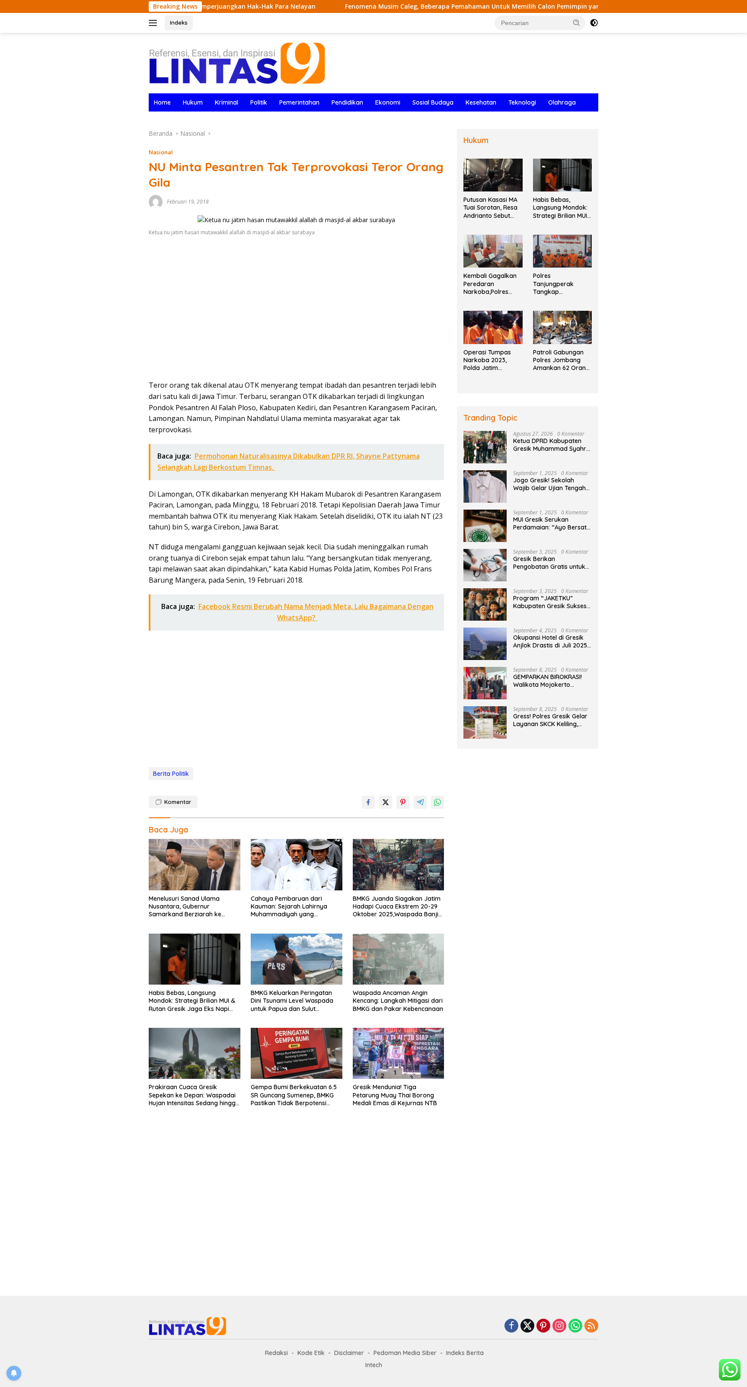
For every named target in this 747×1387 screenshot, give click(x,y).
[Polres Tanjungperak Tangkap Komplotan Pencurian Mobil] (562, 251)
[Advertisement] (296, 310)
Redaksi (276, 1353)
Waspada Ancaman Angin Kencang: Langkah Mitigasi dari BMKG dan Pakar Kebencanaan (398, 1000)
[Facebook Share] (368, 802)
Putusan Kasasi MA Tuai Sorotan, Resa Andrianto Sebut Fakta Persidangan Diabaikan (490, 208)
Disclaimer (349, 1353)
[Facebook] (511, 1326)
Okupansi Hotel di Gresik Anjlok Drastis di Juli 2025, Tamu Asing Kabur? (550, 641)
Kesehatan (481, 102)
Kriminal (226, 102)
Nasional (161, 152)
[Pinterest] (543, 1326)
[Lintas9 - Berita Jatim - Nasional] (188, 1325)
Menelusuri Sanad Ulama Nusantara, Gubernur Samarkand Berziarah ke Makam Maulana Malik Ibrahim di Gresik (193, 906)
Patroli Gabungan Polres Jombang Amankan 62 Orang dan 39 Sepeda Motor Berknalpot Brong (561, 360)
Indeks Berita (465, 1353)
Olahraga (562, 102)
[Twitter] (527, 1326)
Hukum (193, 102)
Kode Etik (311, 1353)
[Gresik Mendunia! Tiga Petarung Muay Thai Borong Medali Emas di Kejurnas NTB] (398, 1053)
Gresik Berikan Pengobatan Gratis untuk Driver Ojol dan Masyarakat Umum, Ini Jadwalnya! (549, 563)
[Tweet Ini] (385, 802)
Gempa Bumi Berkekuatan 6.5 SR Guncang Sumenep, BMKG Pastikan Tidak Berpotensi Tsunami (294, 1095)
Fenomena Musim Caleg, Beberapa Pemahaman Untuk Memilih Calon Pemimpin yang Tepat (432, 6)
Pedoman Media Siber (405, 1353)
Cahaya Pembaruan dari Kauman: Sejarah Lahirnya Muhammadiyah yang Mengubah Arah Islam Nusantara (289, 906)
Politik (258, 102)
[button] (576, 22)
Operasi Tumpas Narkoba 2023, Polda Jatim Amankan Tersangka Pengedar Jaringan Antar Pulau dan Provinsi (491, 360)
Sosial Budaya (432, 102)
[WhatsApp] (575, 1326)
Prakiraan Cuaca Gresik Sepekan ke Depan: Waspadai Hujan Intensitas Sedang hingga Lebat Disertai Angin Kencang (194, 1095)
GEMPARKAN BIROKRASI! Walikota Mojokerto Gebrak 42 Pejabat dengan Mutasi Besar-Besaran (552, 681)
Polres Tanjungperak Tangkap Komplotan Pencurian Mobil (555, 284)
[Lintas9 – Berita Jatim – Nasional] (237, 62)
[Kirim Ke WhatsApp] (437, 802)
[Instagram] (559, 1326)
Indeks (179, 22)
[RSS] (591, 1326)
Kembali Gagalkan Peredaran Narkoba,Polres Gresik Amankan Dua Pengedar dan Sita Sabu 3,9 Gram (491, 284)
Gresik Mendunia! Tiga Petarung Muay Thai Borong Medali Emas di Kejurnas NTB (395, 1094)
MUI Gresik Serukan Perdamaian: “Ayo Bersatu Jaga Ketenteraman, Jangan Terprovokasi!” (551, 523)
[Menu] (154, 23)
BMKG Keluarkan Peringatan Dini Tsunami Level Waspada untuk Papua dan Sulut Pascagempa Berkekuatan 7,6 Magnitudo (294, 1001)
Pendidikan (347, 102)
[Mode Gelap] (594, 23)
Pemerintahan (299, 102)
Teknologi (522, 102)
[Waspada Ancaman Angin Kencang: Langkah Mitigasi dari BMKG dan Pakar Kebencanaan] (398, 959)
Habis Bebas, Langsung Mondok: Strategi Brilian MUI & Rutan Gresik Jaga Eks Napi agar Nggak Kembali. (192, 1001)
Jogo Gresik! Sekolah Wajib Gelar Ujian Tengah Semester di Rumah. (549, 484)
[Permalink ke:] (156, 201)
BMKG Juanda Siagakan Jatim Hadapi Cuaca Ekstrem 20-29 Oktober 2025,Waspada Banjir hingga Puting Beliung (397, 906)
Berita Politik (171, 774)
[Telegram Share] (420, 802)
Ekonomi (387, 102)
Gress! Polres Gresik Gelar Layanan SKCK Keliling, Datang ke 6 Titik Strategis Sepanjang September (551, 720)
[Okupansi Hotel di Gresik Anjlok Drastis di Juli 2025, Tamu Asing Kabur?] (485, 644)
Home (162, 102)
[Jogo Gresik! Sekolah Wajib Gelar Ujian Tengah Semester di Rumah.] (485, 486)
